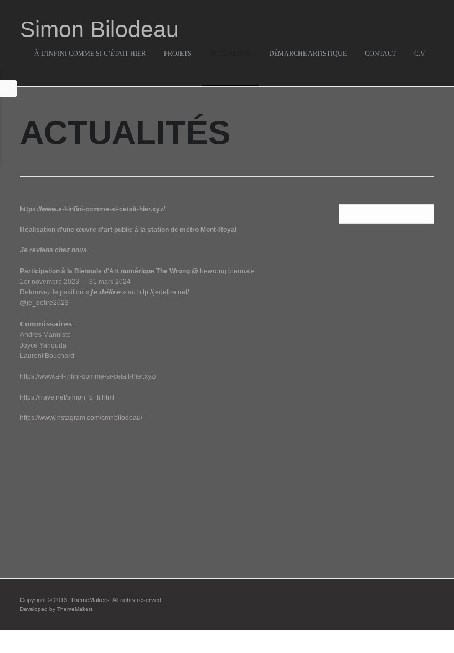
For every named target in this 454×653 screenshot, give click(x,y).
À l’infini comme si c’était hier (90, 54)
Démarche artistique (308, 54)
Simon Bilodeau (99, 29)
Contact (380, 54)
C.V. (420, 54)
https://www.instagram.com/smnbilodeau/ (81, 418)
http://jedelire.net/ (163, 292)
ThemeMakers (90, 600)
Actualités (230, 54)
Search (424, 214)
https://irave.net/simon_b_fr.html (67, 397)
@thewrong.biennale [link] (223, 271)
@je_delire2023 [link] (44, 303)
